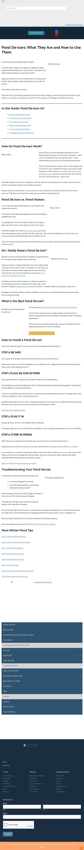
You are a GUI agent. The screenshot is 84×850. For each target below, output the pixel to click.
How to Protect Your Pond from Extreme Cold (17, 571)
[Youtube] (56, 34)
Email (5, 814)
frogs (76, 233)
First (4, 810)
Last (44, 810)
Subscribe (8, 834)
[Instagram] (13, 757)
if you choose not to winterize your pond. (23, 274)
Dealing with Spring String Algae (12, 553)
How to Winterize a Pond (10, 565)
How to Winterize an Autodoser (12, 548)
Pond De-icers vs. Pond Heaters (20, 118)
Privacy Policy (6, 765)
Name (5, 803)
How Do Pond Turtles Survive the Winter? (16, 542)
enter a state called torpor (33, 230)
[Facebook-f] (56, 31)
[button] (2, 33)
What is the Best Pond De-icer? (20, 125)
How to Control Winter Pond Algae (13, 536)
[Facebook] (4, 757)
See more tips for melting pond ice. (13, 410)
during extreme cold (23, 286)
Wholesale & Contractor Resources (74, 25)
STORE (5, 772)
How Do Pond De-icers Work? (20, 114)
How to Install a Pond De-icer (20, 129)
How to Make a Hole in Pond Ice (13, 559)
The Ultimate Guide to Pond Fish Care (14, 576)
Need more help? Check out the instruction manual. (19, 463)
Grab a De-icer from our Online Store (43, 333)
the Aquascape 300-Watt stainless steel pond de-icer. (58, 307)
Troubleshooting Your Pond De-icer (22, 133)
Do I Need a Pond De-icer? (19, 122)
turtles (4, 236)
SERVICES (32, 772)
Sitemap (4, 762)
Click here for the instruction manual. (43, 524)
